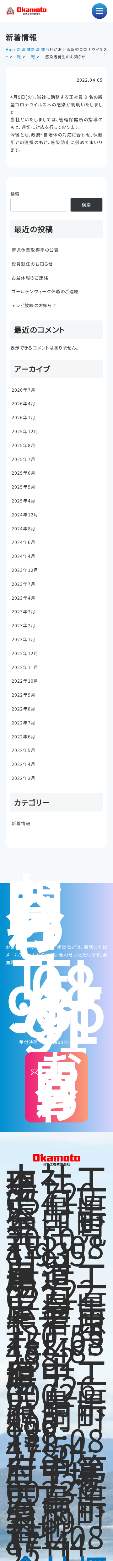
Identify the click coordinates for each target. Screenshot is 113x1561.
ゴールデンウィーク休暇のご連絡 (45, 291)
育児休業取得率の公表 (35, 250)
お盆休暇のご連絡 (30, 278)
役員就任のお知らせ (32, 264)
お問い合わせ (58, 1087)
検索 (15, 194)
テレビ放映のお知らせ (34, 305)
